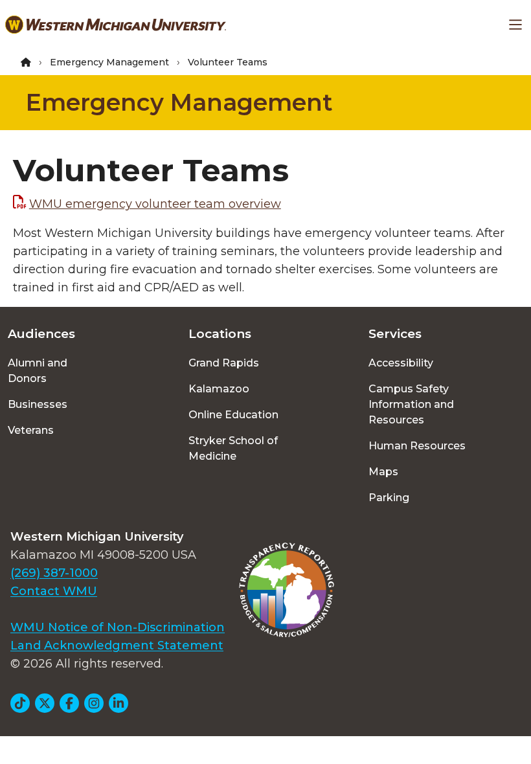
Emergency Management (109, 62)
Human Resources (417, 446)
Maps (383, 472)
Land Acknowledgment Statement (116, 645)
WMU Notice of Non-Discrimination (117, 627)
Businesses (37, 404)
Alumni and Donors (37, 371)
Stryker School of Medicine (233, 448)
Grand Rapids (223, 363)
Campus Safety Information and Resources (411, 404)
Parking (388, 497)
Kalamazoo (218, 389)
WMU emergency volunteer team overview (155, 204)
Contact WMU (53, 591)
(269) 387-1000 (54, 573)
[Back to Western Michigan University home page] (115, 25)
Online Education (233, 415)
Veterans (31, 430)
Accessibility (400, 363)
